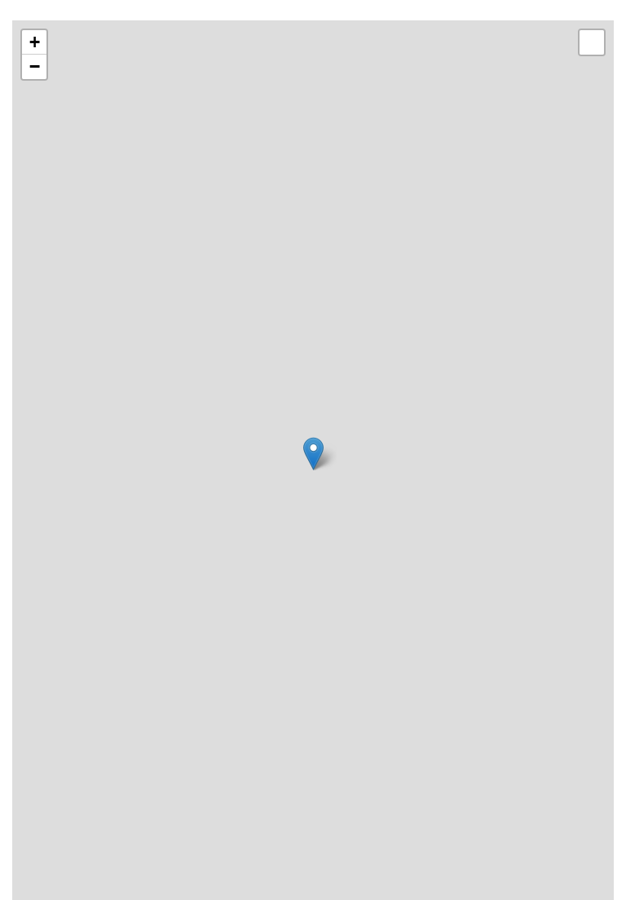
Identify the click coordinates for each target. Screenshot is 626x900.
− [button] (34, 66)
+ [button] (34, 42)
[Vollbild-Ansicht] (592, 42)
